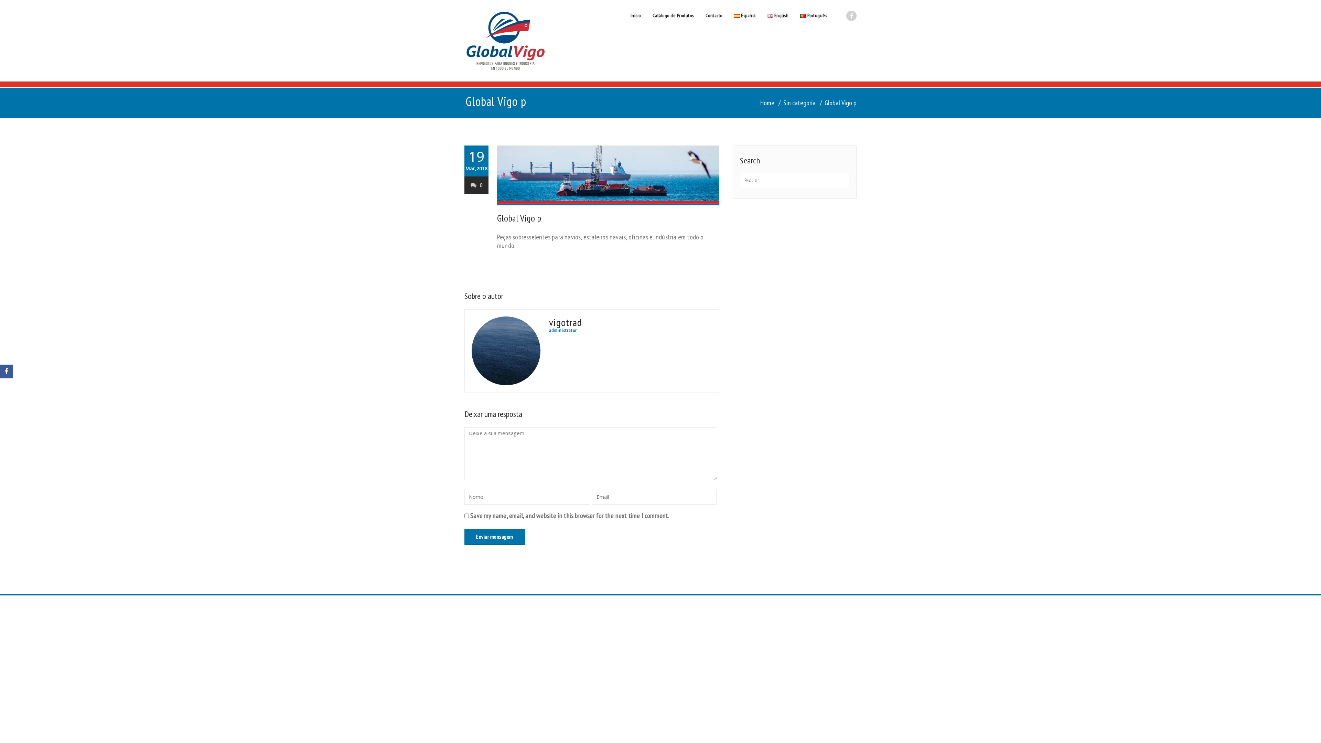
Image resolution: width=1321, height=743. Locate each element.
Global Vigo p (519, 218)
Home (767, 102)
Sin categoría (799, 102)
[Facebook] (6, 371)
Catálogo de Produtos (673, 15)
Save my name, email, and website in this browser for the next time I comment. (569, 516)
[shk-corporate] (505, 40)
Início (636, 15)
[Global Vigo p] (608, 175)
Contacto (714, 15)
